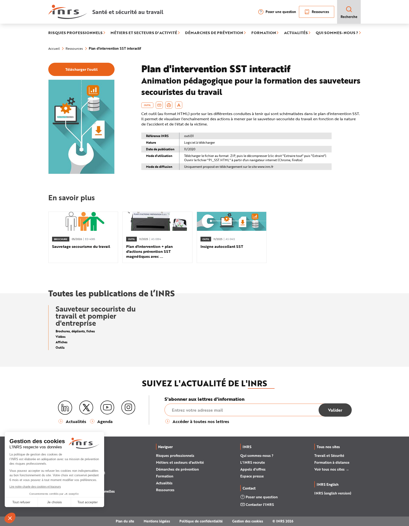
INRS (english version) (332, 493)
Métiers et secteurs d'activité (180, 462)
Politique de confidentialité (201, 521)
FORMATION (263, 33)
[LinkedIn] (65, 407)
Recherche (349, 16)
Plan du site (125, 521)
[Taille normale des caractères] (179, 105)
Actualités (164, 483)
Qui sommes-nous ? (256, 455)
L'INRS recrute (252, 462)
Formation (164, 476)
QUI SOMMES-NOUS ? (337, 33)
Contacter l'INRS (260, 504)
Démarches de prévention (177, 469)
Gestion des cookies (247, 521)
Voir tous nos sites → (331, 469)
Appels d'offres (253, 469)
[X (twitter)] (86, 407)
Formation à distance (331, 462)
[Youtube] (107, 407)
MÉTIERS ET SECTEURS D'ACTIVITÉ (144, 33)
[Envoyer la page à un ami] (159, 105)
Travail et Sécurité (329, 455)
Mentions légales (157, 521)
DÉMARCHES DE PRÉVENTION (214, 33)
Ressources (320, 11)
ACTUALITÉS (296, 33)
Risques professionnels (175, 455)
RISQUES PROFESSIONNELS (75, 33)
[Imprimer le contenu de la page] (168, 105)
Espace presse (252, 476)
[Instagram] (128, 407)
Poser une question (281, 11)
